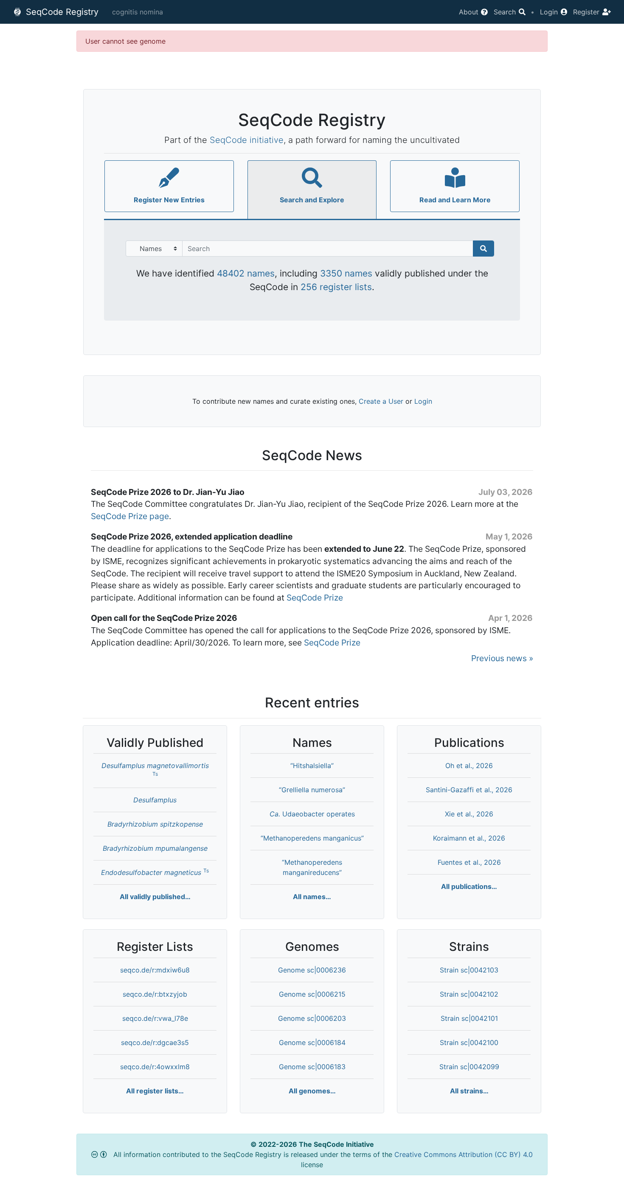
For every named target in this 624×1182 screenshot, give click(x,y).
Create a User (381, 401)
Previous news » (502, 658)
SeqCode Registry (60, 12)
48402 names (246, 273)
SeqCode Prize (315, 597)
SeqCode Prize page (130, 516)
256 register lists (336, 287)
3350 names (346, 273)
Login (423, 401)
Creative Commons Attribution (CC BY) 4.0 (463, 1154)
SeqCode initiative (247, 140)
